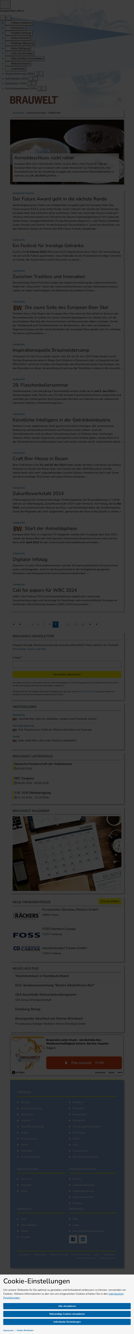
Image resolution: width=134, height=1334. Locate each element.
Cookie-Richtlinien (25, 1330)
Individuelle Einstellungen (67, 1321)
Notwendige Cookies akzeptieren (67, 1313)
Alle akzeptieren (67, 1306)
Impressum (8, 1330)
